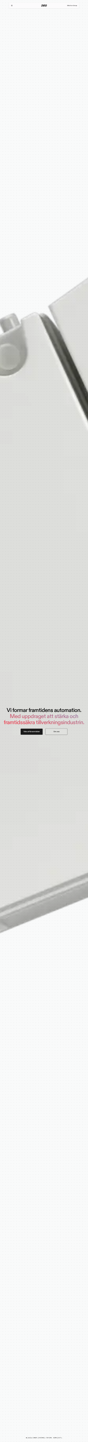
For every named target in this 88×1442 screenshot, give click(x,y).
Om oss (56, 732)
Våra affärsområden (31, 732)
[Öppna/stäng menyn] (12, 5)
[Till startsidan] (44, 5)
